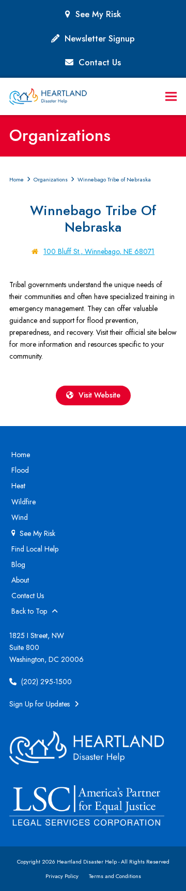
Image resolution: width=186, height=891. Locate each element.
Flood (20, 470)
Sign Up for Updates (40, 704)
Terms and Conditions (115, 876)
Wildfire (23, 502)
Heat (18, 485)
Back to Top (30, 611)
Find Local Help (34, 549)
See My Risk (98, 14)
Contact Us (100, 62)
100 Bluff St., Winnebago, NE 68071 (98, 251)
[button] (171, 96)
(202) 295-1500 (45, 681)
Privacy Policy (62, 876)
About (20, 580)
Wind (19, 517)
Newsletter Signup (100, 39)
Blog (18, 564)
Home (20, 454)
